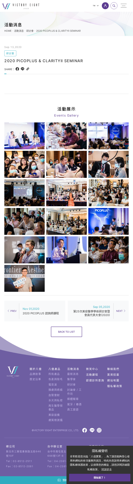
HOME (7, 30)
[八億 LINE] (92, 430)
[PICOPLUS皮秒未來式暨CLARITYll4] (24, 164)
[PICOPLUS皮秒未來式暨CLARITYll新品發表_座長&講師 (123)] (66, 249)
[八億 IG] (99, 430)
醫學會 (71, 379)
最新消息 (73, 374)
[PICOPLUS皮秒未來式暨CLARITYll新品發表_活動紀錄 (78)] (108, 221)
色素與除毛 (55, 379)
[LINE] (22, 69)
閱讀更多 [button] (106, 469)
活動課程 (92, 374)
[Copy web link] (27, 69)
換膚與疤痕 (55, 389)
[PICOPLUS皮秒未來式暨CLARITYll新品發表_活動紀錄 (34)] (24, 221)
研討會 (30, 30)
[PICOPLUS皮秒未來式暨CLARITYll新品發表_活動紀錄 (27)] (24, 278)
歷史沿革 (35, 379)
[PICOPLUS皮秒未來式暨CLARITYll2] (66, 164)
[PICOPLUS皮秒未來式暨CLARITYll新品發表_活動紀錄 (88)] (24, 249)
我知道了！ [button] (100, 477)
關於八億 (36, 369)
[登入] (105, 5)
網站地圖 (113, 380)
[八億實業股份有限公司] (13, 372)
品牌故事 (35, 374)
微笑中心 (92, 369)
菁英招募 (113, 374)
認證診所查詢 (95, 380)
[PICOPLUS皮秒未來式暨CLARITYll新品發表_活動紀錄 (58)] (66, 135)
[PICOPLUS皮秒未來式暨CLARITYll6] (24, 192)
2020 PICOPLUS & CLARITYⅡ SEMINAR (58, 30)
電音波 (52, 384)
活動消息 (19, 30)
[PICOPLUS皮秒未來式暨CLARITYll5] (24, 135)
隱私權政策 (114, 386)
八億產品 (54, 369)
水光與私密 (55, 400)
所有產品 (54, 374)
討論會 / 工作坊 (74, 391)
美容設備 (54, 414)
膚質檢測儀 (55, 420)
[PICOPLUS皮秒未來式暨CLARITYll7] (66, 192)
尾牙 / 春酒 (74, 404)
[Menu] (124, 6)
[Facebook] (17, 69)
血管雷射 (54, 395)
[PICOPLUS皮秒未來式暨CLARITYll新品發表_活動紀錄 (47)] (66, 221)
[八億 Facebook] (84, 430)
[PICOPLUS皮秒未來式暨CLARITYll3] (108, 164)
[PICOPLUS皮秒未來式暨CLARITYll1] (108, 135)
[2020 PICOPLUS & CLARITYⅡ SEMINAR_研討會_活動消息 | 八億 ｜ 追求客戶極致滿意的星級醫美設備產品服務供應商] (20, 6)
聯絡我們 (113, 369)
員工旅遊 (73, 409)
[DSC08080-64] (108, 249)
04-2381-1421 (64, 461)
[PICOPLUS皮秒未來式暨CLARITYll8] (108, 192)
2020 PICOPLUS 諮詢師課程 (41, 313)
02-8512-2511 (22, 461)
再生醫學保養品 (55, 407)
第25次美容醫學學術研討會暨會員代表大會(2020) (91, 313)
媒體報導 (73, 399)
